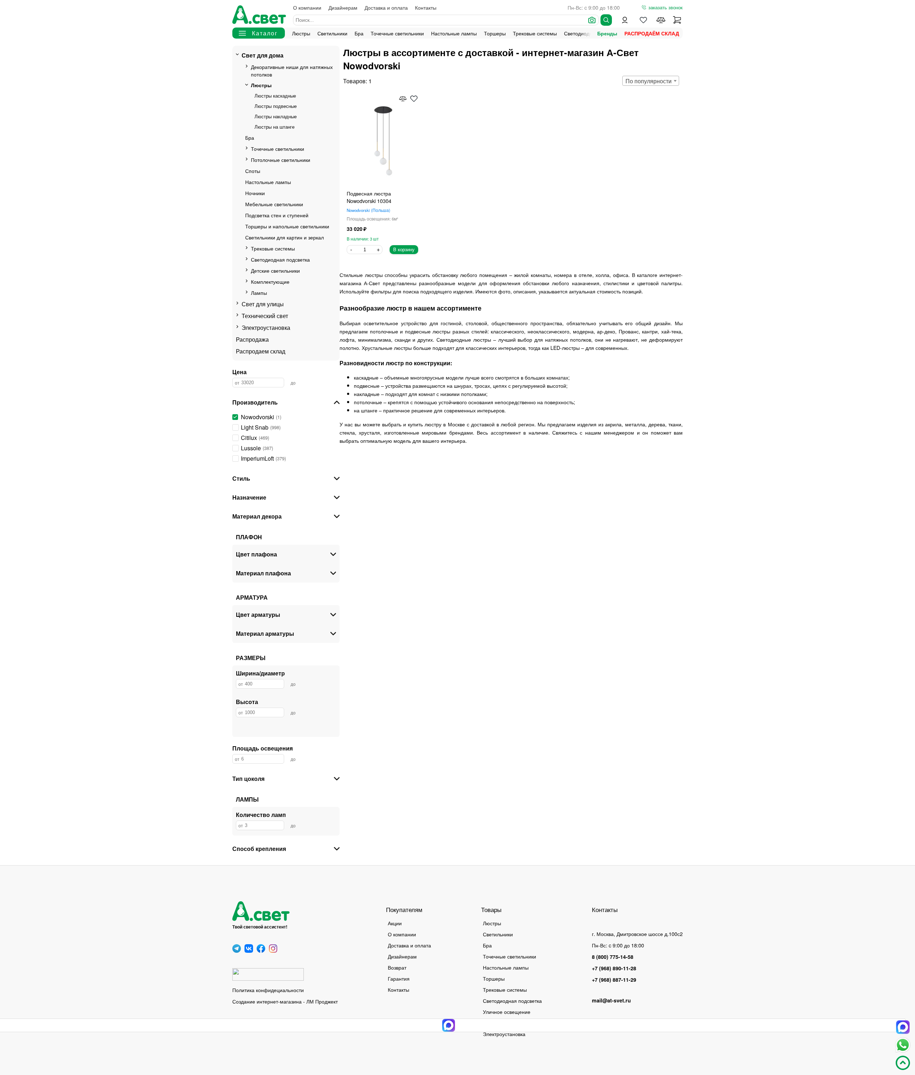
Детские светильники (275, 270)
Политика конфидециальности (268, 990)
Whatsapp (902, 1045)
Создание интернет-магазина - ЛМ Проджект (285, 1001)
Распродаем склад (260, 351)
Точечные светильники (397, 33)
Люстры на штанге (274, 126)
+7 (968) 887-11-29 (614, 979)
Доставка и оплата (386, 7)
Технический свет (265, 316)
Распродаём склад (651, 33)
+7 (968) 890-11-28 (614, 968)
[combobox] (650, 81)
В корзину (404, 249)
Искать (606, 20)
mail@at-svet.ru (611, 1000)
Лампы (259, 292)
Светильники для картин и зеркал (284, 237)
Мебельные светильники (274, 204)
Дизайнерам (342, 7)
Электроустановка (266, 327)
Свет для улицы (263, 304)
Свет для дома (262, 55)
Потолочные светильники (280, 159)
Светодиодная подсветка (280, 259)
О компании (307, 7)
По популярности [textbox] (648, 81)
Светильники (332, 33)
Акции (395, 923)
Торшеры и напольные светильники (287, 226)
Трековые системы (535, 33)
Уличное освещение (506, 1011)
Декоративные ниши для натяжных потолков (292, 70)
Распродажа (252, 339)
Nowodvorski (368, 210)
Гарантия (399, 978)
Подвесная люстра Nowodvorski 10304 (369, 196)
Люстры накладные (275, 116)
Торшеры (495, 33)
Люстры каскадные (275, 95)
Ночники (255, 193)
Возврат (397, 967)
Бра (359, 33)
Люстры (301, 33)
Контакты (425, 7)
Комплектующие (270, 281)
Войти (624, 20)
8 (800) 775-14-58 (612, 956)
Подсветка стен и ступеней (276, 215)
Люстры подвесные (275, 106)
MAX (903, 1027)
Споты (252, 170)
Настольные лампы (454, 33)
